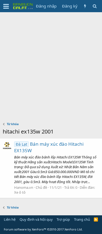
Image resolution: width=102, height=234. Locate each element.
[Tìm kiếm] (94, 6)
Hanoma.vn (23, 187)
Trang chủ (82, 219)
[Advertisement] (51, 65)
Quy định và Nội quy (36, 219)
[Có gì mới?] (85, 6)
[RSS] (96, 219)
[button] (6, 6)
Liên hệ (10, 219)
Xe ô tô (20, 192)
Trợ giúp (63, 219)
